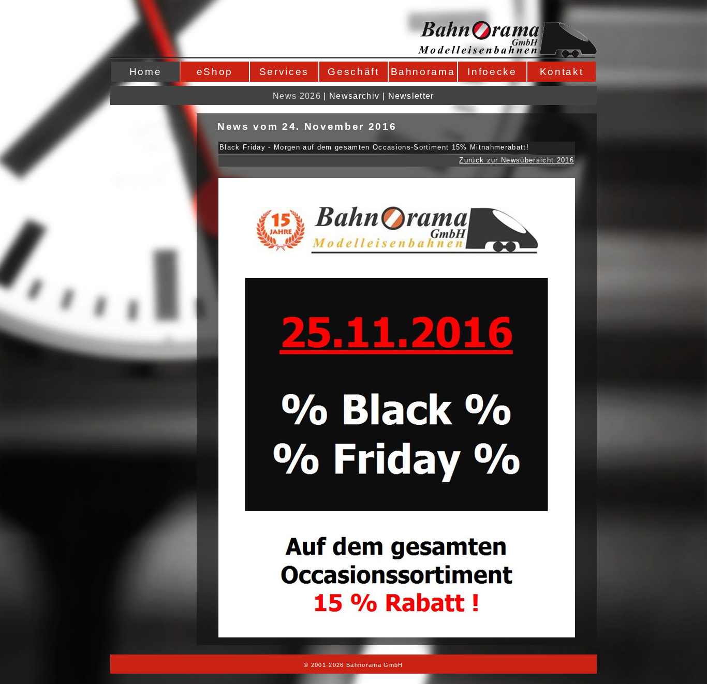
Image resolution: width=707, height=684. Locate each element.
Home (145, 71)
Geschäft (353, 71)
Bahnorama (423, 71)
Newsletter (411, 96)
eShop (215, 71)
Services (284, 71)
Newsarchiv (354, 96)
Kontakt (562, 71)
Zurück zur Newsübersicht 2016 (516, 160)
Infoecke (492, 71)
